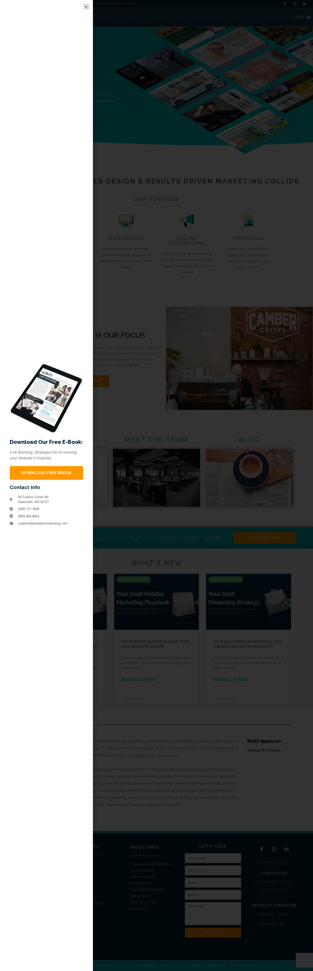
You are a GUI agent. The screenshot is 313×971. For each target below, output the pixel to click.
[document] (156, 485)
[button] (86, 7)
